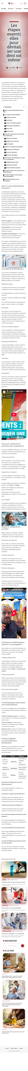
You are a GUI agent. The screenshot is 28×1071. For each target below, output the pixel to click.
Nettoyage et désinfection (13, 125)
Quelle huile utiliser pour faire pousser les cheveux (13, 1032)
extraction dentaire (16, 92)
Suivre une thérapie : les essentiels (13, 934)
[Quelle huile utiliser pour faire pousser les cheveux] (14, 1018)
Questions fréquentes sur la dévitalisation (11, 180)
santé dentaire (6, 90)
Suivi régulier (9, 144)
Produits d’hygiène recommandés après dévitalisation (12, 175)
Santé (20, 67)
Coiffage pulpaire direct (12, 162)
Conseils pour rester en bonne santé (13, 882)
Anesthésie (9, 120)
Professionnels (6, 931)
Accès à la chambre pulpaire (13, 123)
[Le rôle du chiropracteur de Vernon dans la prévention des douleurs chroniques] (14, 989)
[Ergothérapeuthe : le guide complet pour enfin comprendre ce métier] (14, 962)
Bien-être (5, 905)
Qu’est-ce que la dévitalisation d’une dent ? (13, 111)
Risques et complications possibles (14, 146)
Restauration (9, 131)
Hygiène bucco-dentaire (12, 141)
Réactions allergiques (12, 155)
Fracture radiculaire (11, 152)
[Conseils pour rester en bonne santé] (14, 869)
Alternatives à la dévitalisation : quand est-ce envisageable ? (14, 158)
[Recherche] (21, 3)
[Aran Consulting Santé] (11, 3)
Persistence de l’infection (12, 149)
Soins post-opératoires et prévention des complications (13, 134)
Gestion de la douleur (11, 138)
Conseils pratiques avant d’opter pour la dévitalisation (13, 171)
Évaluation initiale (11, 117)
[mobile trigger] (3, 3)
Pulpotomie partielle (11, 165)
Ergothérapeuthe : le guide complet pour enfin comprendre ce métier (12, 976)
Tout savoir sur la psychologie (11, 908)
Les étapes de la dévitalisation (12, 114)
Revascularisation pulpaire (13, 167)
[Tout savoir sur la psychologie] (14, 895)
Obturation (9, 128)
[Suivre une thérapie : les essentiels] (14, 921)
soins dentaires (10, 323)
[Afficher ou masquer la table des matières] (18, 107)
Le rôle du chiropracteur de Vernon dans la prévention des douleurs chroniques (12, 1005)
